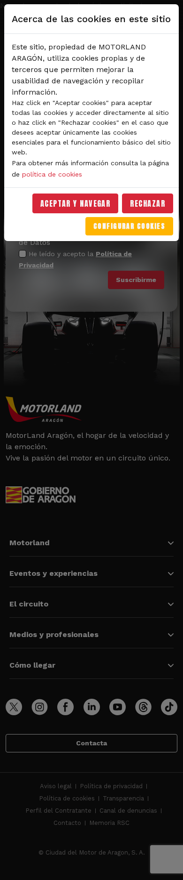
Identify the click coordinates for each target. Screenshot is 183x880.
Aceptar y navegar (75, 203)
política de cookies (52, 174)
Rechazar (147, 203)
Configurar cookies (129, 226)
